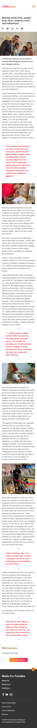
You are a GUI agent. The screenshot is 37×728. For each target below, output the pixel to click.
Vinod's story (12, 648)
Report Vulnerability (9, 703)
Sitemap (5, 714)
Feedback (6, 688)
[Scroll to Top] (33, 669)
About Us (5, 680)
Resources (6, 684)
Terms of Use (6, 706)
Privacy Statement (8, 710)
